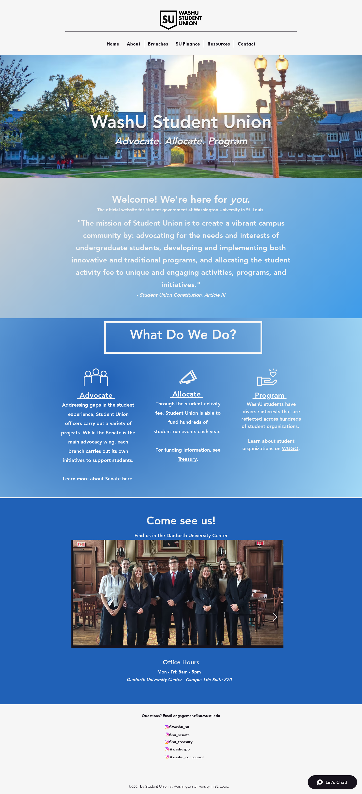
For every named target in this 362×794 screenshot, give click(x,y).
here (127, 479)
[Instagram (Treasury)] (166, 741)
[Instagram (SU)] (166, 727)
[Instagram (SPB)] (166, 749)
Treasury (187, 459)
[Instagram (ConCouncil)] (166, 756)
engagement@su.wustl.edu (196, 715)
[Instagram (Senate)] (166, 734)
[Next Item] (275, 617)
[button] (158, 43)
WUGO (290, 448)
